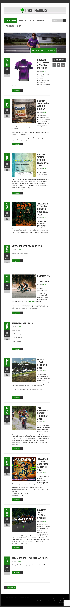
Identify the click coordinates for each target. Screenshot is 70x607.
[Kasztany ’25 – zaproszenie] (24, 275)
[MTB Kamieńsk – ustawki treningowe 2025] (24, 407)
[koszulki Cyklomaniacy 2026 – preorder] (24, 59)
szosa (44, 71)
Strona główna (10, 20)
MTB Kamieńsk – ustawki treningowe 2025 (42, 413)
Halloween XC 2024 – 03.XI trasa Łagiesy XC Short (42, 464)
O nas (30, 20)
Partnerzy (40, 20)
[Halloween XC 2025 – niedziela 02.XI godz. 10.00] (24, 203)
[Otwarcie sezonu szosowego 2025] (24, 359)
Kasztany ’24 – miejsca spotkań (41, 513)
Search (64, 20)
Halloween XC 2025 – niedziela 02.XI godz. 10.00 (42, 209)
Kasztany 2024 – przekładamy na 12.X (30, 558)
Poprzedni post (11, 587)
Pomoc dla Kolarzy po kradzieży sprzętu (45, 600)
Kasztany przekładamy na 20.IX (27, 246)
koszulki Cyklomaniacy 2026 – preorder (43, 64)
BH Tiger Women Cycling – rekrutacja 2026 (42, 160)
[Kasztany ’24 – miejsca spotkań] (24, 509)
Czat (50, 597)
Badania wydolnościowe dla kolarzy (43, 104)
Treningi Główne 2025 (22, 323)
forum (56, 597)
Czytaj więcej (16, 90)
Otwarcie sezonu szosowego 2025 (42, 363)
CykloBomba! (9, 26)
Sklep (19, 26)
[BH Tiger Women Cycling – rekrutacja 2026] (24, 154)
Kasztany (65, 597)
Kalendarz (60, 597)
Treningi (21, 20)
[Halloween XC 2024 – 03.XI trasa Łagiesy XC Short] (24, 458)
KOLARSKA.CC (32, 301)
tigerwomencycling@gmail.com (20, 189)
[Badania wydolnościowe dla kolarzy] (24, 100)
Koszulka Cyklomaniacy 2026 (56, 598)
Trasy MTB (59, 600)
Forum (53, 597)
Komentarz (7, 72)
